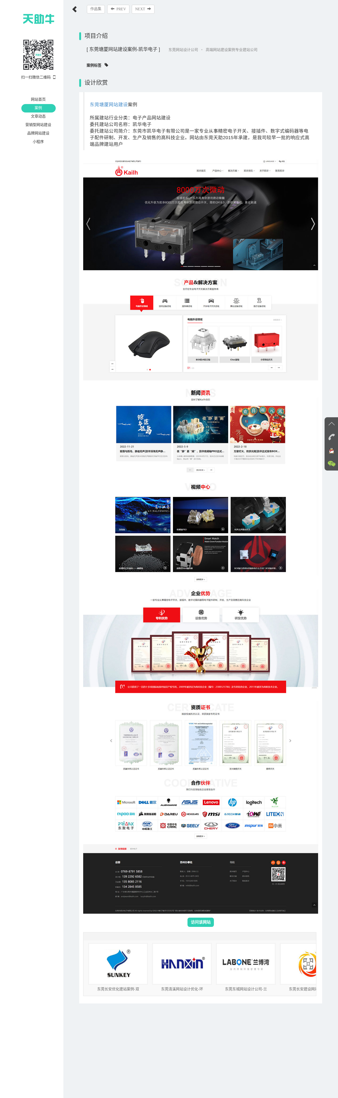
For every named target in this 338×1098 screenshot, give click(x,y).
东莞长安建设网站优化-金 (310, 989)
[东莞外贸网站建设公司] (29, 18)
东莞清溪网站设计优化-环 (182, 989)
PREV (121, 9)
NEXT (140, 9)
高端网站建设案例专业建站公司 (231, 50)
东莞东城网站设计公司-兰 (246, 989)
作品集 (95, 9)
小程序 (38, 141)
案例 (38, 108)
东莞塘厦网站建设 (109, 104)
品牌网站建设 (38, 133)
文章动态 (38, 116)
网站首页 (38, 99)
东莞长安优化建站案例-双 (118, 989)
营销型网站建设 (38, 125)
